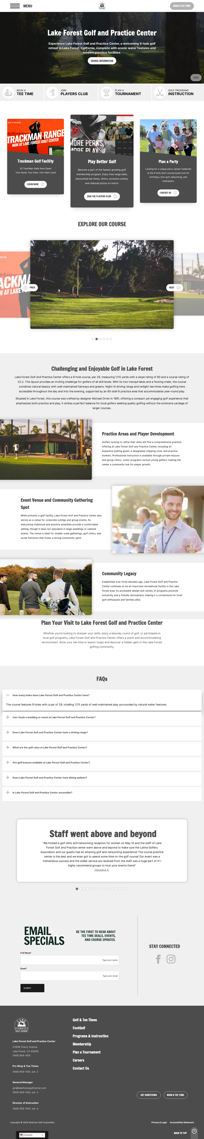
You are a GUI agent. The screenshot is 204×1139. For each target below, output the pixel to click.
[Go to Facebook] (158, 959)
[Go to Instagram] (171, 959)
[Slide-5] (107, 339)
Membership (82, 1044)
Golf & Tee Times (85, 1020)
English (28, 1135)
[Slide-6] (111, 339)
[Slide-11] (113, 889)
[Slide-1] (93, 339)
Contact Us (81, 1068)
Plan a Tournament (87, 1052)
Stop (196, 77)
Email (23, 968)
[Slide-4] (104, 339)
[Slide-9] (105, 889)
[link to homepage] (102, 6)
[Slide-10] (109, 889)
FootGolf (79, 1028)
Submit (27, 988)
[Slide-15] (127, 889)
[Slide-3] (100, 339)
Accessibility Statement (182, 1122)
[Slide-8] (102, 889)
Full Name (25, 953)
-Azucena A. (101, 869)
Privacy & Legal (159, 1122)
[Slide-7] (98, 889)
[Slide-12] (116, 889)
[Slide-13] (120, 889)
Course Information (102, 60)
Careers (78, 1060)
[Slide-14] (123, 889)
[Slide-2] (96, 339)
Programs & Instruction (90, 1036)
